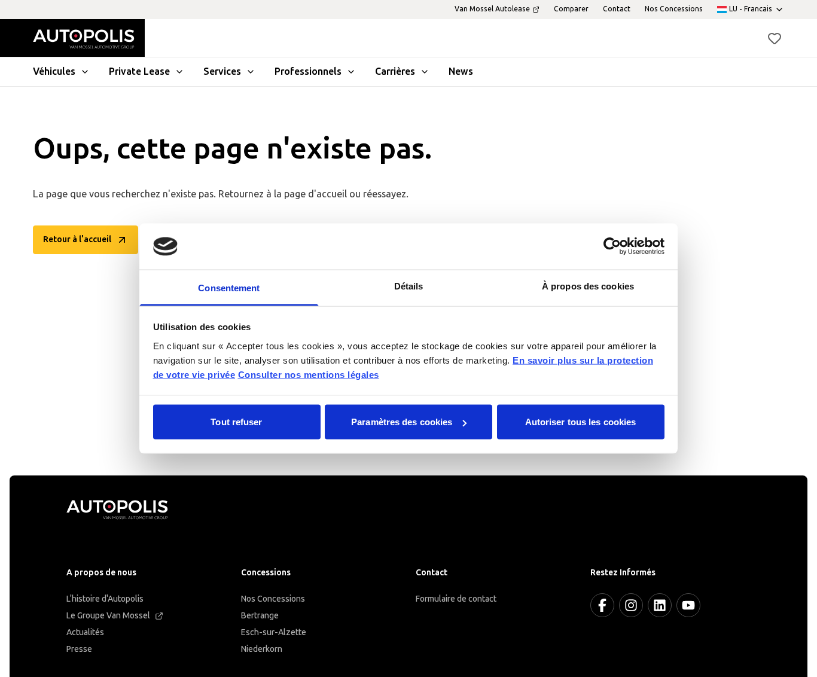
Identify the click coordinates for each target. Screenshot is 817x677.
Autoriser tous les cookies (580, 422)
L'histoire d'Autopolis (105, 599)
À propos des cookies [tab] (588, 285)
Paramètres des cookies (401, 422)
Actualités (85, 632)
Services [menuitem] (222, 71)
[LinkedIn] (660, 605)
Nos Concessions (273, 599)
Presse (79, 649)
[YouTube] (688, 605)
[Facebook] (602, 605)
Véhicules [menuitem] (54, 71)
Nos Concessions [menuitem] (674, 9)
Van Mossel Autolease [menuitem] (492, 9)
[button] (774, 38)
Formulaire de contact (456, 599)
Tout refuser (236, 422)
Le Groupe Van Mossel (108, 616)
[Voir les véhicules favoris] (774, 38)
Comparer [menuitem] (571, 9)
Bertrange (260, 616)
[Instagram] (631, 605)
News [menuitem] (461, 71)
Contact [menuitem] (616, 9)
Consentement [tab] (229, 287)
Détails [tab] (408, 285)
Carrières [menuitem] (395, 71)
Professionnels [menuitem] (308, 71)
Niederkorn (261, 649)
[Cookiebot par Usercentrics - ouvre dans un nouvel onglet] (612, 246)
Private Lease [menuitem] (139, 71)
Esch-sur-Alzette (273, 632)
